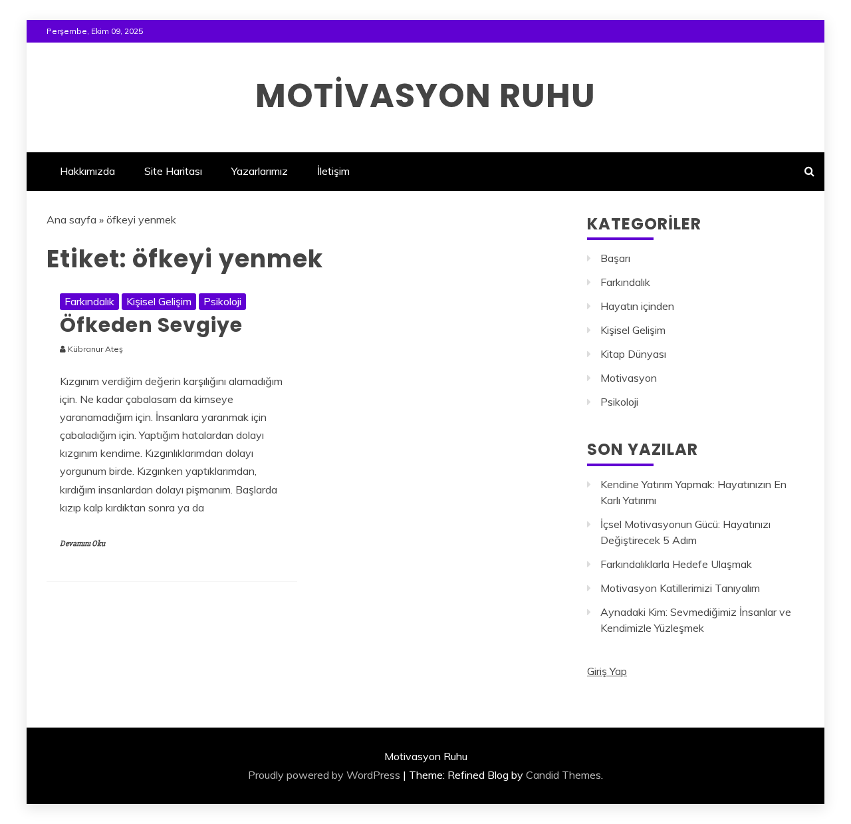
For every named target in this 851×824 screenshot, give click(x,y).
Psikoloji (222, 301)
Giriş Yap (607, 671)
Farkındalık (89, 301)
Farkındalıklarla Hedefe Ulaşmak (676, 564)
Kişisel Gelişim (158, 301)
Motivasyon (628, 377)
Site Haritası (173, 171)
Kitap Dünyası (633, 353)
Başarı (615, 258)
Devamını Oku (82, 544)
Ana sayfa (71, 219)
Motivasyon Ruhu (425, 95)
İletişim (333, 171)
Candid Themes (563, 774)
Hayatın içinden (637, 306)
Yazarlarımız (259, 171)
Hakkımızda (87, 171)
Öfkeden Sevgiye (151, 325)
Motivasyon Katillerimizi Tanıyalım (680, 588)
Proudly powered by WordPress (324, 774)
